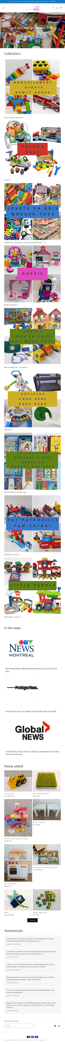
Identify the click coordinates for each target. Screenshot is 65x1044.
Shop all (32, 33)
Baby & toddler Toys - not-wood (15, 367)
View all (32, 920)
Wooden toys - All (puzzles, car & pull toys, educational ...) (24, 242)
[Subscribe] (33, 1026)
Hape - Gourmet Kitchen (10, 883)
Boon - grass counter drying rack (41, 793)
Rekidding (10, 1040)
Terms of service (33, 1040)
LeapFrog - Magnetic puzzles (40, 912)
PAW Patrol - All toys (11, 555)
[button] (3, 8)
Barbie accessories (10, 305)
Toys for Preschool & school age (15, 492)
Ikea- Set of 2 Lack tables (39, 822)
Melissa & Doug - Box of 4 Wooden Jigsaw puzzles (45, 867)
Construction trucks (9, 793)
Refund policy (26, 1040)
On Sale (7, 180)
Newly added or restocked (13, 117)
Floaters (6, 912)
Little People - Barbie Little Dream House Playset (16, 838)
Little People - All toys (11, 617)
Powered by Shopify (16, 1040)
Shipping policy (42, 1040)
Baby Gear (7, 430)
